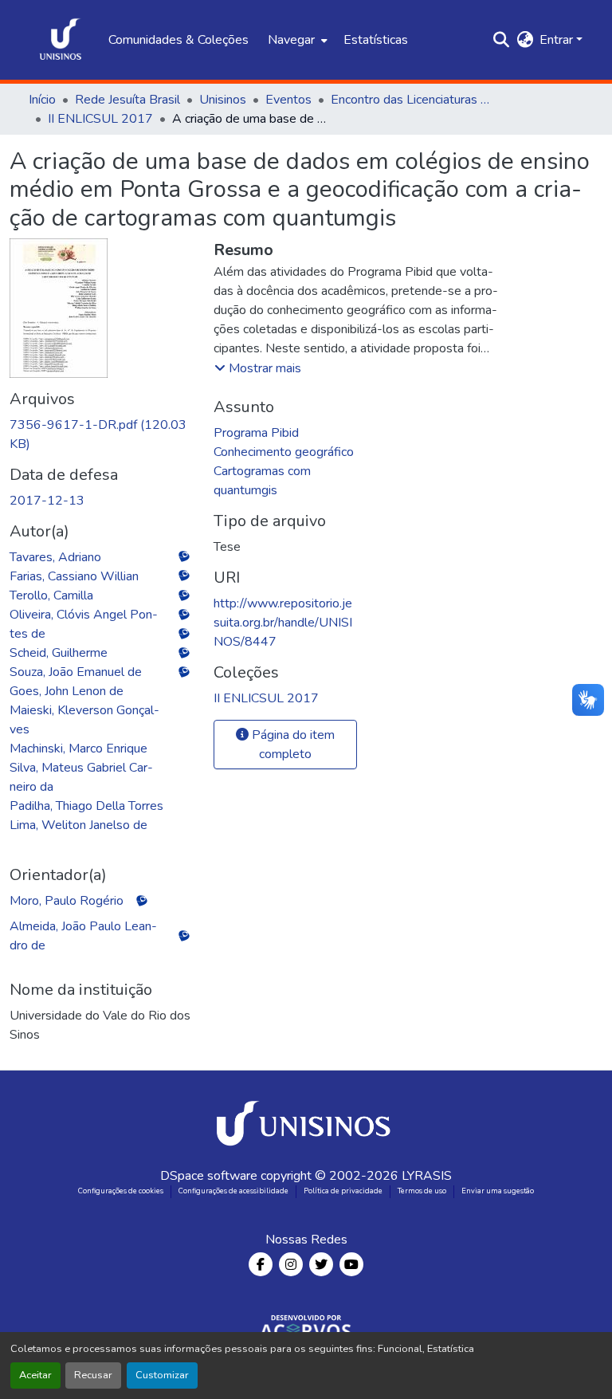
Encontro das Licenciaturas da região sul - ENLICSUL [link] (410, 99)
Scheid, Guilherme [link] (59, 653)
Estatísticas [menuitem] (375, 40)
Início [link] (42, 99)
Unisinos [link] (222, 99)
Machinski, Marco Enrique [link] (78, 748)
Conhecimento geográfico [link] (284, 452)
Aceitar (35, 1375)
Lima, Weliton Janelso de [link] (78, 825)
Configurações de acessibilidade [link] (233, 1191)
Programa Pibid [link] (256, 433)
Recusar (93, 1375)
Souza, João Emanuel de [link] (76, 672)
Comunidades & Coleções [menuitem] (178, 40)
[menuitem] (296, 40)
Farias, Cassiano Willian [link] (74, 576)
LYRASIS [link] (427, 1176)
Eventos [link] (288, 99)
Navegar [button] (291, 40)
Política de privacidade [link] (343, 1191)
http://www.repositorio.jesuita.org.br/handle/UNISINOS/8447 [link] (283, 622)
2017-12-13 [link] (47, 500)
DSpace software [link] (208, 1176)
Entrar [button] (557, 40)
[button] (60, 40)
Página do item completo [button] (292, 744)
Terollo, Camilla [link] (51, 595)
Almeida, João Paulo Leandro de (83, 936)
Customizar (162, 1375)
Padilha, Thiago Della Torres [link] (86, 806)
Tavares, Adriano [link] (55, 557)
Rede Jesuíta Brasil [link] (127, 99)
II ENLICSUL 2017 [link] (100, 119)
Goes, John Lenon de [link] (67, 691)
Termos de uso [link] (422, 1191)
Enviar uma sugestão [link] (497, 1191)
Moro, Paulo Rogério (67, 901)
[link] (102, 434)
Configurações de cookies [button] (120, 1191)
